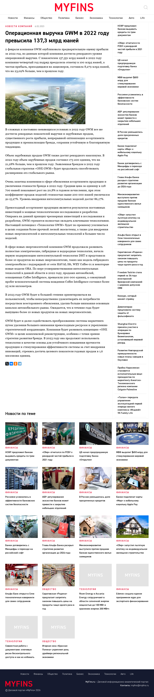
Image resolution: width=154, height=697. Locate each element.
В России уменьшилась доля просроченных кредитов (130, 135)
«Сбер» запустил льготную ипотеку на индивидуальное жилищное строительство (129, 221)
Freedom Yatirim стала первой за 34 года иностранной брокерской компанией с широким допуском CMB (130, 280)
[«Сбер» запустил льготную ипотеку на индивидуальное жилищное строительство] (132, 537)
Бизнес (79, 18)
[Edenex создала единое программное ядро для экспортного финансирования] (132, 586)
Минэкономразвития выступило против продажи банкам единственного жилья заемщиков (129, 200)
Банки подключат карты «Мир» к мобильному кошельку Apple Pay (130, 151)
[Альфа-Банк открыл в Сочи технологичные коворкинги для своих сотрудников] (21, 586)
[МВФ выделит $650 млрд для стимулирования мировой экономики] (132, 444)
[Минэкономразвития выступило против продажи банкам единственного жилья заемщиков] (95, 537)
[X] (7, 363)
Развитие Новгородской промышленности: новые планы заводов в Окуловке (130, 355)
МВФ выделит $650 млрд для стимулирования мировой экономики (128, 82)
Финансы (29, 18)
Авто (131, 18)
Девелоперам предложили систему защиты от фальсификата (129, 312)
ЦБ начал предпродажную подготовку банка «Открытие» (127, 65)
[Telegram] (20, 363)
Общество (46, 18)
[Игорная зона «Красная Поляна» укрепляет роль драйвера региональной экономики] (58, 638)
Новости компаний (18, 26)
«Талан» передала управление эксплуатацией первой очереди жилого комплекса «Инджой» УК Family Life (130, 405)
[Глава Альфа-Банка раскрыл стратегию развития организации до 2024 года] (58, 537)
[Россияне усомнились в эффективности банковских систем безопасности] (21, 489)
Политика (63, 18)
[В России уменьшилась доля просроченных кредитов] (95, 489)
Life (142, 18)
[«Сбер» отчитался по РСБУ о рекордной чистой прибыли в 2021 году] (58, 444)
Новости (13, 18)
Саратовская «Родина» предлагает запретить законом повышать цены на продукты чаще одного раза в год (130, 258)
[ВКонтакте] (11, 363)
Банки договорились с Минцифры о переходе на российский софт (130, 166)
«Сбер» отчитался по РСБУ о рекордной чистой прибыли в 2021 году (130, 48)
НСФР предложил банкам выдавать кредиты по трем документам (127, 31)
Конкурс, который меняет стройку (127, 297)
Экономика (96, 18)
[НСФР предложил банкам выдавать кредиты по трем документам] (21, 444)
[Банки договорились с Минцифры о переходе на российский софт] (21, 537)
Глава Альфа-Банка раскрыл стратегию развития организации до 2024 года (130, 182)
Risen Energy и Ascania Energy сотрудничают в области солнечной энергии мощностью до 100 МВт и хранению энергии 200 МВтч (94, 601)
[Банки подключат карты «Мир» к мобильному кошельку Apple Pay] (132, 489)
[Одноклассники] (15, 363)
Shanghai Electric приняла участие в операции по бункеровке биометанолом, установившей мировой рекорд (130, 333)
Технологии (116, 18)
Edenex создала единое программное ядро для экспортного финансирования (132, 598)
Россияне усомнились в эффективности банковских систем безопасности (130, 99)
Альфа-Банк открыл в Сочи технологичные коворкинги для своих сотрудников (129, 240)
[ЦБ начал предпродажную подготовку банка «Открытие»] (95, 444)
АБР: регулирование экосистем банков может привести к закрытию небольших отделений (129, 118)
